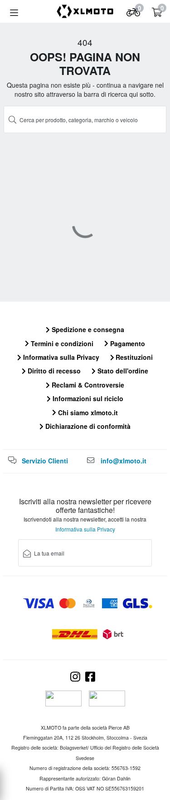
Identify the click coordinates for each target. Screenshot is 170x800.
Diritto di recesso (53, 370)
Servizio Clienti (45, 460)
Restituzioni (133, 357)
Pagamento (126, 343)
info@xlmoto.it (123, 460)
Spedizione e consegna (87, 329)
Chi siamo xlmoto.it (87, 412)
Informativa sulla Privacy (60, 357)
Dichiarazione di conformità (87, 426)
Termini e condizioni (61, 343)
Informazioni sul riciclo (87, 398)
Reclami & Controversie (87, 384)
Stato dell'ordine (122, 370)
